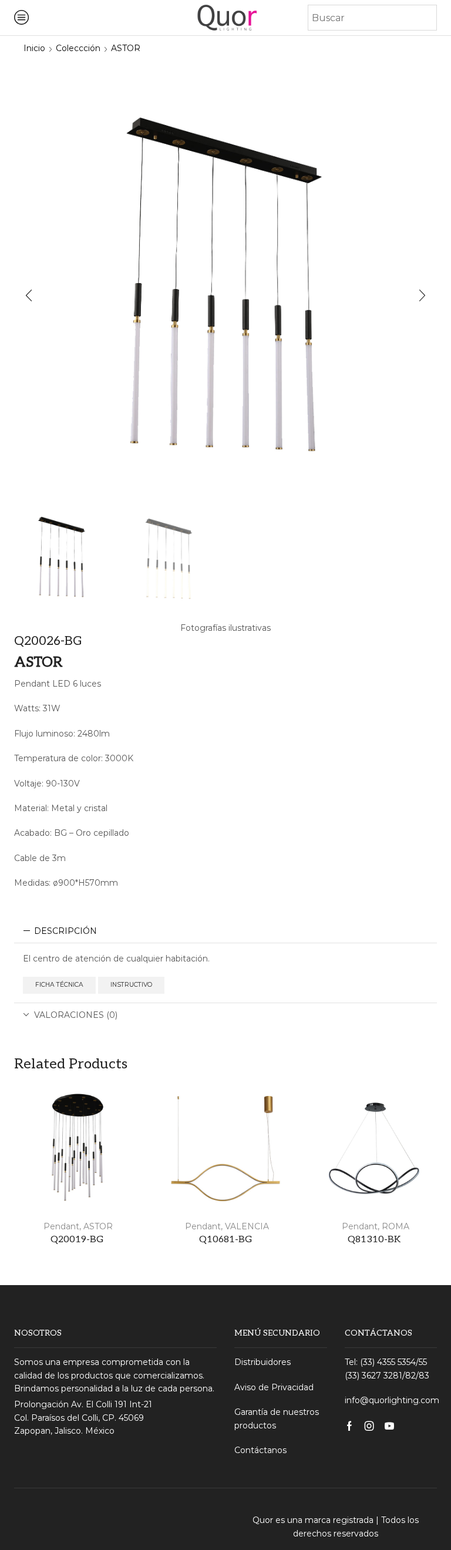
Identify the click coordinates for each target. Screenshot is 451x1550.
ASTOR (125, 48)
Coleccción (78, 48)
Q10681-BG (225, 1239)
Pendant (60, 1226)
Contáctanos (260, 1450)
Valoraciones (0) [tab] (75, 1015)
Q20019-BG (77, 1239)
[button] (28, 295)
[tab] (225, 931)
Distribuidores (262, 1362)
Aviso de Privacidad (274, 1387)
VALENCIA (247, 1226)
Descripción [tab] (65, 931)
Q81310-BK (374, 1239)
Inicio (34, 48)
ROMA (395, 1226)
